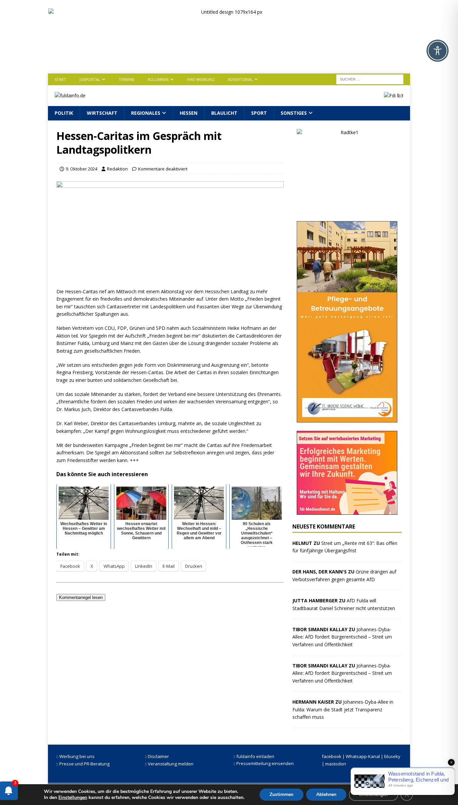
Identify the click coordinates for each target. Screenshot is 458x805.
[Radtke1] (347, 208)
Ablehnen (326, 794)
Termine (126, 79)
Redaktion (117, 169)
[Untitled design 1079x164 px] (229, 59)
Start (60, 79)
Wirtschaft (102, 113)
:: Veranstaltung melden (169, 764)
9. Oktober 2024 (81, 169)
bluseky (392, 756)
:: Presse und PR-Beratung (83, 764)
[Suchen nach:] (369, 79)
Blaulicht (224, 113)
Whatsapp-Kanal (363, 756)
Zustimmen (281, 794)
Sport (259, 113)
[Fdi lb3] (393, 95)
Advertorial (240, 79)
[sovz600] (347, 418)
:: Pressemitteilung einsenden (263, 763)
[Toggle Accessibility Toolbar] (437, 50)
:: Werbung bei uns (75, 756)
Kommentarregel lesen (81, 597)
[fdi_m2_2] (347, 510)
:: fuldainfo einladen (253, 756)
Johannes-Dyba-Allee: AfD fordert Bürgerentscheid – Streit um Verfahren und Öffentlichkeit (342, 637)
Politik (64, 113)
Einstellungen (72, 798)
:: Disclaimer (157, 756)
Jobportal (89, 79)
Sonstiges (294, 113)
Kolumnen (158, 79)
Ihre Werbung (201, 79)
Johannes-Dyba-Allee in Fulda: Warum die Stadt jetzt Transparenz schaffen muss (342, 709)
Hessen (188, 113)
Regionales (145, 113)
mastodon (335, 764)
